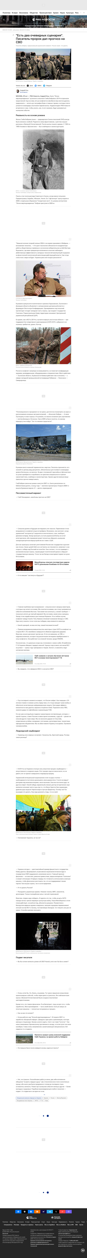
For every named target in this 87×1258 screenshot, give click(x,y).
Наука (48, 1222)
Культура (54, 1222)
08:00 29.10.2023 (7, 30)
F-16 (41, 1100)
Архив (81, 1225)
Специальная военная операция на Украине (29, 1098)
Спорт (43, 1222)
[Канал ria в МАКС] (18, 1211)
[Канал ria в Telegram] (50, 1211)
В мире (27, 1222)
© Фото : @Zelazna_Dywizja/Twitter (24, 365)
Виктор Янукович (61, 1098)
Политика (5, 1222)
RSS (76, 1225)
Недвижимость (63, 1222)
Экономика (20, 1222)
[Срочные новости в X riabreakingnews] (62, 1211)
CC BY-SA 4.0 (19, 298)
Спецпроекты (8, 1225)
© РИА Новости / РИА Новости (23, 951)
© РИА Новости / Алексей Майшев (24, 81)
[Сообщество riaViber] (69, 1211)
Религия (71, 1222)
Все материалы (23, 92)
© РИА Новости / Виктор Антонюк (24, 462)
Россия (53, 1098)
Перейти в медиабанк (38, 81)
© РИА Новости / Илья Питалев (23, 832)
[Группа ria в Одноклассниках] (37, 1211)
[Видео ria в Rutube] (43, 1211)
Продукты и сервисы (27, 1225)
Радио (83, 1222)
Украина (46, 1098)
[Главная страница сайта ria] (43, 19)
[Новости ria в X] (56, 1211)
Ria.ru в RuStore (61, 1225)
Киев (46, 1100)
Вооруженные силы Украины (24, 1100)
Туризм (77, 1222)
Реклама (16, 1225)
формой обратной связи (65, 1246)
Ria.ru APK (70, 1225)
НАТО (36, 1100)
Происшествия (35, 1222)
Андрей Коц (24, 90)
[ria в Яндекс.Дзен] (25, 1211)
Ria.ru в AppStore (50, 1225)
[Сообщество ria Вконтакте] (31, 1211)
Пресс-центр (39, 1225)
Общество (13, 1222)
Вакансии (5, 1233)
